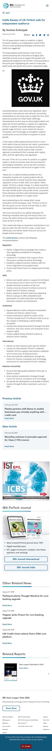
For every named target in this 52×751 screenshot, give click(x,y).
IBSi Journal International (26, 559)
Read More (9, 418)
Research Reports (8, 717)
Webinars (5, 723)
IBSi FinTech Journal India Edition (28, 720)
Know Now (11, 708)
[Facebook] (37, 35)
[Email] (44, 35)
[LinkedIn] (33, 35)
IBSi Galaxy (22, 723)
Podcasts (5, 729)
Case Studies (6, 726)
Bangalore (46, 729)
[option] (26, 674)
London (45, 717)
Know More (23, 668)
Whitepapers (6, 720)
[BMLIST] (26, 481)
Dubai (45, 723)
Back (8, 13)
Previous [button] (3, 674)
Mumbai (45, 726)
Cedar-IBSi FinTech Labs (25, 726)
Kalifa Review (12, 238)
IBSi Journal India (26, 567)
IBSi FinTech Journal (24, 717)
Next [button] (48, 674)
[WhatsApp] (48, 35)
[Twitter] (40, 35)
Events (5, 732)
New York (46, 720)
